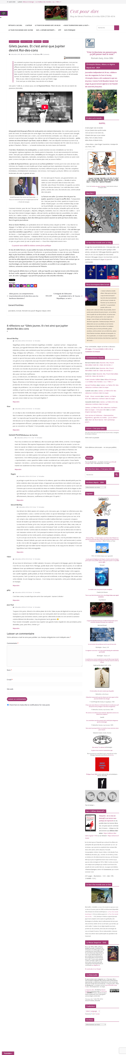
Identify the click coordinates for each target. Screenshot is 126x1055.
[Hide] (1, 17)
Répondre (16, 402)
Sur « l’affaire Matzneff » (45, 30)
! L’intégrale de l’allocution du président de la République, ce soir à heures (63, 296)
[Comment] (10, 285)
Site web (10, 689)
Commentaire (12, 643)
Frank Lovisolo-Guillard (92, 379)
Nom (9, 670)
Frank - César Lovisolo (92, 396)
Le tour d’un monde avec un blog (47, 25)
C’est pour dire (84, 11)
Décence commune (26, 41)
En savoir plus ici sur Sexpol (93, 969)
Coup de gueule (14, 41)
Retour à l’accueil (15, 25)
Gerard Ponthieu (27, 54)
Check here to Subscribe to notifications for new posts (29, 705)
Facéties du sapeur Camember (98, 186)
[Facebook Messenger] (31, 285)
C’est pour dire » (90, 990)
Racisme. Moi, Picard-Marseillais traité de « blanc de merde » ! (42, 2)
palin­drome (110, 755)
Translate (97, 1014)
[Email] (14, 285)
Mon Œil (45, 41)
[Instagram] (24, 285)
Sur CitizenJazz (69, 30)
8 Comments (45, 54)
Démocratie (37, 41)
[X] (21, 285)
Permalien (37, 341)
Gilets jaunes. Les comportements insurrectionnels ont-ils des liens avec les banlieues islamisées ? (23, 296)
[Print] (35, 285)
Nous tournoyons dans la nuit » (76, 25)
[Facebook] (17, 285)
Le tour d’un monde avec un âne (20, 30)
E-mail (10, 680)
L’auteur (28, 25)
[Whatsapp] (28, 285)
